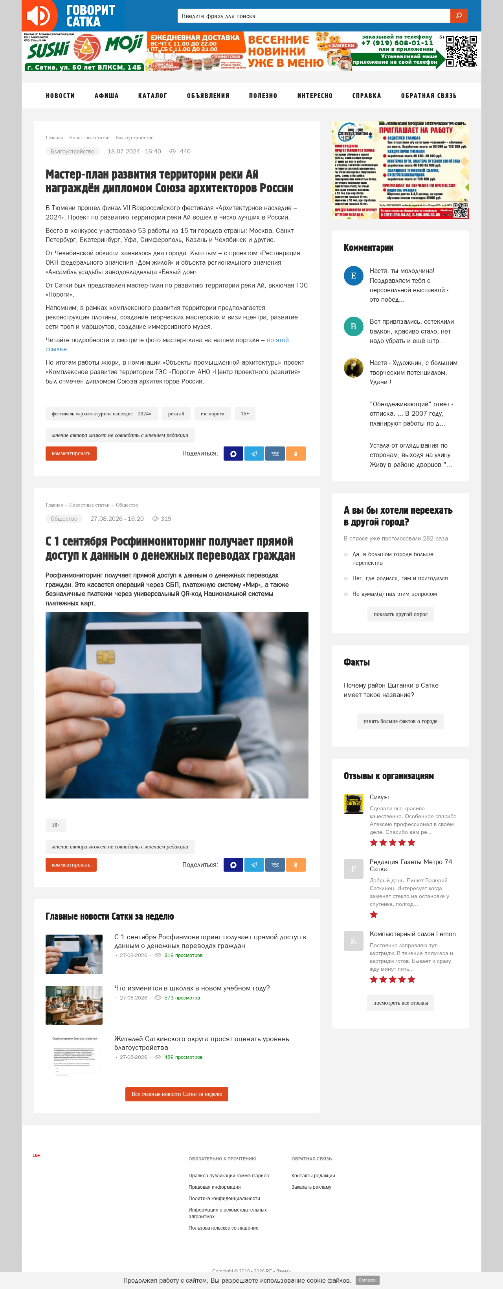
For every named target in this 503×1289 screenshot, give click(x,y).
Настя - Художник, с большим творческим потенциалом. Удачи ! (413, 372)
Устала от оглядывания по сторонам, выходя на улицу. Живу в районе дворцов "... (411, 454)
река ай (176, 414)
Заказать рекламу (311, 1187)
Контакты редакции (313, 1175)
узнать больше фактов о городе (400, 721)
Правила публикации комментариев (229, 1175)
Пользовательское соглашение (224, 1228)
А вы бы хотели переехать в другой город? (398, 516)
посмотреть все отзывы (400, 1003)
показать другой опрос (401, 614)
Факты (357, 662)
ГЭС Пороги (212, 414)
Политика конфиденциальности (224, 1198)
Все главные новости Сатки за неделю (177, 1094)
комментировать (71, 453)
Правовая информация (215, 1187)
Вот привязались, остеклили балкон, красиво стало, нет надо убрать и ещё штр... (412, 331)
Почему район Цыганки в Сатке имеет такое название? (391, 690)
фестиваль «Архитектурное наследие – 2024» (102, 414)
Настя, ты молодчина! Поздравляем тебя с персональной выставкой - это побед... (409, 285)
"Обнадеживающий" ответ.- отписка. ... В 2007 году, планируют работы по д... (411, 413)
